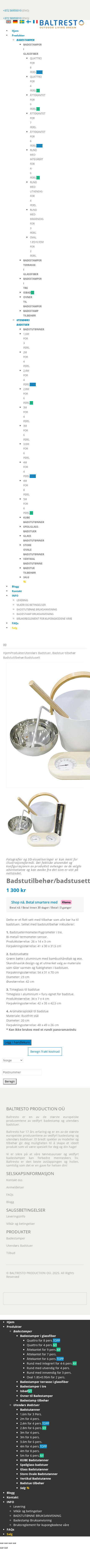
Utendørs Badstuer (19, 1246)
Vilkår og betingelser (31, 605)
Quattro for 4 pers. (42, 1345)
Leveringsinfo (15, 1216)
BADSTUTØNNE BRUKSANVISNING (37, 609)
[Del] (10, 1543)
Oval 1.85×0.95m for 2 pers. (46, 1377)
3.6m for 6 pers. (31, 1442)
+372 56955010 (12, 10)
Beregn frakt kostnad (45, 1051)
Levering (22, 600)
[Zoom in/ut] (1, 1543)
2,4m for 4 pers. (34, 1423)
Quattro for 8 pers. (43, 1340)
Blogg (15, 586)
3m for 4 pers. (30, 1433)
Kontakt (17, 591)
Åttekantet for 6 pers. (45, 1359)
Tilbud (10, 1253)
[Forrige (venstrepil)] (1, 1547)
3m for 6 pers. (30, 1437)
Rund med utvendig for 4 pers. (48, 1368)
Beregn (10, 1081)
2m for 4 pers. (30, 1419)
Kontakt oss (14, 1180)
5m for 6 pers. (32, 1456)
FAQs (15, 623)
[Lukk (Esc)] (14, 1543)
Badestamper (15, 1238)
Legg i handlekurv (17, 1042)
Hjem (15, 31)
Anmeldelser (15, 1187)
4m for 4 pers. (33, 1446)
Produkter (18, 35)
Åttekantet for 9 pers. (43, 1350)
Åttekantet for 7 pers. (42, 1354)
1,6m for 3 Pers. (31, 1414)
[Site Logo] (62, 24)
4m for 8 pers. (30, 1451)
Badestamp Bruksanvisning (35, 614)
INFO (15, 595)
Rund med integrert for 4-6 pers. (52, 1363)
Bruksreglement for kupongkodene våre (44, 618)
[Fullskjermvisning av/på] (6, 1543)
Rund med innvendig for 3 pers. (49, 1373)
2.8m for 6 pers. (33, 1428)
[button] (2, 1317)
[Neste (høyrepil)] (6, 1547)
